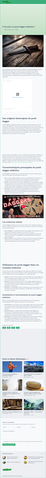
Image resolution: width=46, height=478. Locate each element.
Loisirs (16, 29)
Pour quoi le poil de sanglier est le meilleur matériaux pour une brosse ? (33, 393)
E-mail (19, 427)
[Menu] (43, 2)
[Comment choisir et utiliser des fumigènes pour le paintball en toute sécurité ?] (12, 385)
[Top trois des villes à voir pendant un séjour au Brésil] (34, 366)
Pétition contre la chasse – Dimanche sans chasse (12, 457)
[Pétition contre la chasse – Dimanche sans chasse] (4, 457)
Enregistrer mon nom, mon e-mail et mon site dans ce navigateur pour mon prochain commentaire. (23, 441)
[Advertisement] (23, 12)
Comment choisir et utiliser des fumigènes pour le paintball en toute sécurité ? (11, 394)
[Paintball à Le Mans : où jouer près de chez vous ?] (34, 404)
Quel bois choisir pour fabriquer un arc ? (12, 412)
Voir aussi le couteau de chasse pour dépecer (22, 162)
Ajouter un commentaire (9, 431)
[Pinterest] (13, 328)
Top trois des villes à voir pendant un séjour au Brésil (33, 374)
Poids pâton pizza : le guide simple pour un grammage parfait (35, 457)
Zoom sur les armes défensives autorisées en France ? (9, 374)
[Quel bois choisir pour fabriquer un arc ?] (12, 404)
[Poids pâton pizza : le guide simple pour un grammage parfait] (25, 457)
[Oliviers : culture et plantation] (4, 462)
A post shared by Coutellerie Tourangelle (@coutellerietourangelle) (17, 112)
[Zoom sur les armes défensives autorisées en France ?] (12, 366)
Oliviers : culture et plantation (13, 462)
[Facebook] (4, 328)
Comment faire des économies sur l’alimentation (35, 462)
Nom (4, 427)
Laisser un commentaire (9, 444)
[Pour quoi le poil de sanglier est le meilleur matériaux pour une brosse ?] (34, 385)
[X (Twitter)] (9, 328)
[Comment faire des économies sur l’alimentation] (25, 462)
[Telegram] (18, 328)
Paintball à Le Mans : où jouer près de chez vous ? (33, 412)
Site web (33, 427)
